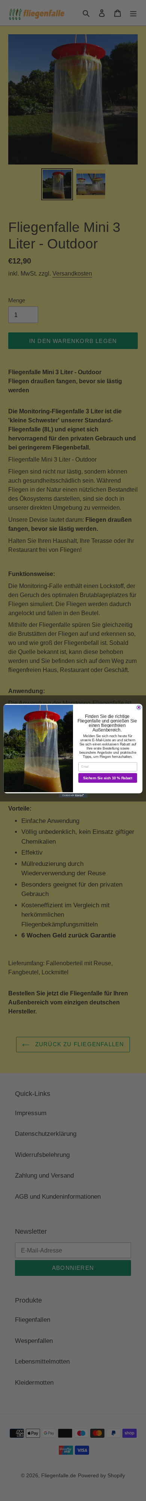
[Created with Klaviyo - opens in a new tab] (73, 795)
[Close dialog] (139, 707)
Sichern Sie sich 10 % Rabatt (107, 778)
